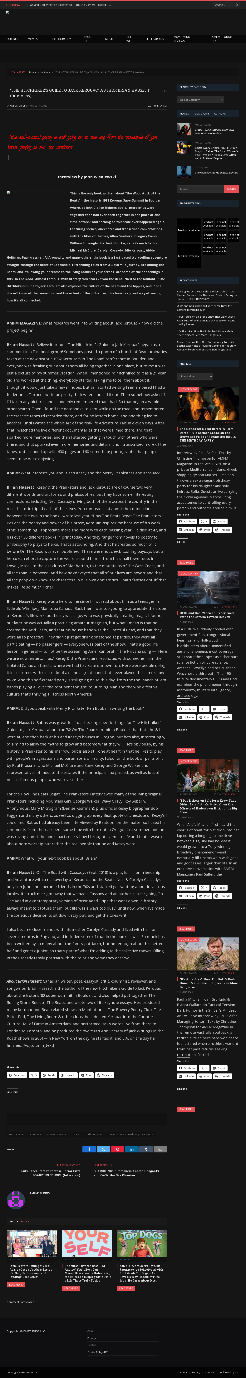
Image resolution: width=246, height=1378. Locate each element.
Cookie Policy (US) (97, 1352)
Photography (61, 39)
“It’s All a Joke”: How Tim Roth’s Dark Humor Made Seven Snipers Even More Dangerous (205, 333)
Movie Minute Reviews (183, 39)
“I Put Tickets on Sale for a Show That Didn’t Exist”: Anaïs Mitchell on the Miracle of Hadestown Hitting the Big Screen (206, 320)
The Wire (129, 39)
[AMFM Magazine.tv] (68, 22)
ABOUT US (88, 39)
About (90, 1331)
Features (11, 39)
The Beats (77, 1134)
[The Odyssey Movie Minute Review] (184, 172)
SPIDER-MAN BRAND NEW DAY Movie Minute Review (214, 131)
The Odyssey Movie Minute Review (216, 172)
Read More (15, 1284)
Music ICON (201, 113)
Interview (36, 1134)
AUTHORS (220, 113)
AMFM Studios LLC (222, 39)
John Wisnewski (56, 1134)
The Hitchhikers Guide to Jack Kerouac (130, 1134)
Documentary (189, 573)
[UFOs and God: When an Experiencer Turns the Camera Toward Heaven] (208, 587)
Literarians (155, 39)
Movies (33, 39)
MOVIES (184, 113)
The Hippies (95, 1134)
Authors (153, 105)
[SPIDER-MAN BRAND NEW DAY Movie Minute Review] (184, 129)
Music (109, 39)
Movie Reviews (189, 389)
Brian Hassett (17, 1134)
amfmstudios (17, 105)
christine (231, 422)
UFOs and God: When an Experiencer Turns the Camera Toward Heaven (70, 5)
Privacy (91, 1338)
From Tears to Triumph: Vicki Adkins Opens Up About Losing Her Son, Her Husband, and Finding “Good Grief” (30, 1271)
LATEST (163, 105)
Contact (91, 1345)
